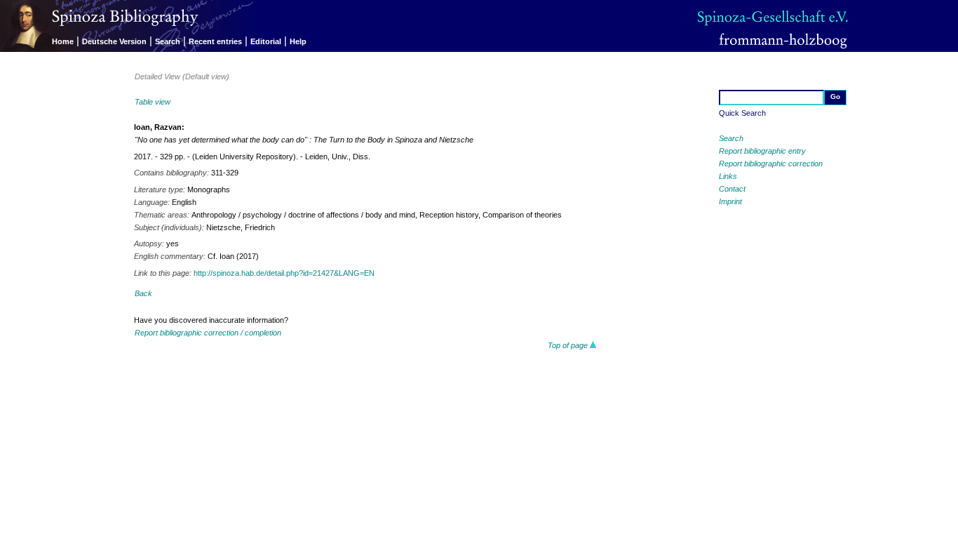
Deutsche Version (114, 41)
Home (63, 41)
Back (143, 293)
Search (167, 41)
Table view (152, 102)
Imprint (730, 201)
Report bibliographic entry (762, 151)
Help (298, 41)
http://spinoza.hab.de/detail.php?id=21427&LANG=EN (284, 273)
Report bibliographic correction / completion (208, 332)
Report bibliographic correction (771, 163)
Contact (732, 189)
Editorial (265, 41)
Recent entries (215, 41)
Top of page (569, 345)
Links (728, 176)
